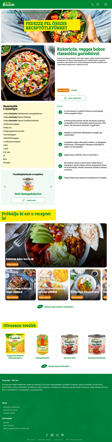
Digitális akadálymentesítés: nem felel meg (16, 428)
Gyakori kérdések (8, 425)
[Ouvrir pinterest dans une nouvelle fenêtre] (62, 436)
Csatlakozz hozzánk (9, 413)
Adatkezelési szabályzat (44, 440)
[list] (56, 285)
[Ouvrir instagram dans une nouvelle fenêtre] (52, 436)
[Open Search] (98, 4)
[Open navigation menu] (105, 4)
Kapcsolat (6, 422)
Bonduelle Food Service (10, 410)
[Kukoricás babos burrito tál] (56, 266)
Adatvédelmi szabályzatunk (11, 407)
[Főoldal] (3, 12)
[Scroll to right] (109, 285)
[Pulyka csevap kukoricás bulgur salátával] (20, 299)
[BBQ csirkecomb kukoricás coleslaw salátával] (53, 299)
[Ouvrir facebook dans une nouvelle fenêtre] (47, 436)
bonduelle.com (58, 440)
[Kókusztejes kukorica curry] (85, 299)
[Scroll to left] (2, 285)
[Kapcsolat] (92, 4)
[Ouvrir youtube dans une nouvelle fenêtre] (57, 436)
